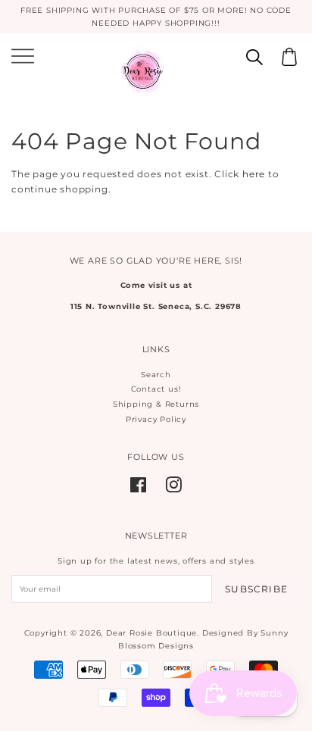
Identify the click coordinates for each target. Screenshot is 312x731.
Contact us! (156, 389)
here (253, 174)
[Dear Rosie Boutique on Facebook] (138, 489)
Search (156, 375)
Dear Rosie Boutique (151, 633)
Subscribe (256, 589)
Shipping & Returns (156, 404)
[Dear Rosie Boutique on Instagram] (174, 489)
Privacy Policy (156, 419)
